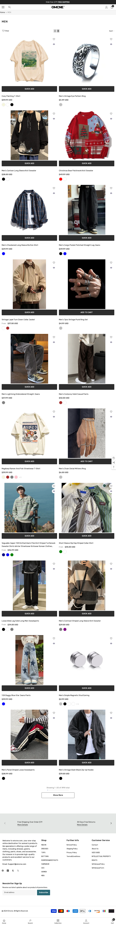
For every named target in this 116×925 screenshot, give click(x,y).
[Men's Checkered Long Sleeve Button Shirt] (29, 210)
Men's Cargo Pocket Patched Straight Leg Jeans (79, 245)
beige (3, 104)
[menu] (3, 7)
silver (61, 104)
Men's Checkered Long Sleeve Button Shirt (20, 245)
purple (65, 629)
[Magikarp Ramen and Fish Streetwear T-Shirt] (29, 433)
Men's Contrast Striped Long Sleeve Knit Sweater (80, 621)
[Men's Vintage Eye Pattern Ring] (86, 61)
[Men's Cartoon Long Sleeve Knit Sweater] (29, 135)
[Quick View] (54, 44)
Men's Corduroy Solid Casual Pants (73, 394)
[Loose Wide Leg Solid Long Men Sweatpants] (29, 585)
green (12, 555)
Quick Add (29, 89)
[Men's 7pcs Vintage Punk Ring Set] (86, 284)
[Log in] (106, 7)
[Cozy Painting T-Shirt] (29, 61)
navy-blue (3, 253)
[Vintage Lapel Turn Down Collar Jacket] (29, 284)
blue (65, 253)
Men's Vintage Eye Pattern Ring (72, 96)
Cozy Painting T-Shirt (11, 96)
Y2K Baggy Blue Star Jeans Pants (16, 695)
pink (16, 477)
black (12, 104)
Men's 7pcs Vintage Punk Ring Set (73, 320)
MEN (9, 12)
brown (8, 328)
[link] (30, 921)
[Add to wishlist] (54, 39)
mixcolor (73, 704)
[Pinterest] (2, 870)
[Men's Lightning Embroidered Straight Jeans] (29, 359)
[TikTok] (8, 870)
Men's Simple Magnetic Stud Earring (74, 695)
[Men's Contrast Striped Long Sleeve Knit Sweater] (86, 585)
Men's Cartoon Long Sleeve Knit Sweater (19, 171)
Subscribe (43, 892)
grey (12, 629)
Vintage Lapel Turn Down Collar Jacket (18, 320)
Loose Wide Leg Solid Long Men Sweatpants (20, 621)
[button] (55, 30)
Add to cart (87, 312)
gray (12, 477)
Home (2, 12)
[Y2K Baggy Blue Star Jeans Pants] (29, 660)
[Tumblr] (13, 870)
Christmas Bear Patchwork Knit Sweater (76, 171)
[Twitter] (18, 870)
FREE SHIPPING (64, 2)
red (61, 179)
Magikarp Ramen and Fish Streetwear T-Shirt (21, 469)
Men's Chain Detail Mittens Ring (72, 469)
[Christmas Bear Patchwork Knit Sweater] (86, 135)
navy (3, 555)
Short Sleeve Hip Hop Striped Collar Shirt (76, 543)
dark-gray (3, 402)
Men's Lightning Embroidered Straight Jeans (21, 394)
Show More (58, 795)
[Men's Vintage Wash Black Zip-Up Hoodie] (86, 734)
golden (69, 704)
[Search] (9, 7)
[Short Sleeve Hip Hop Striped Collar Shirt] (86, 508)
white (8, 104)
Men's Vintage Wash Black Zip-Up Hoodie (76, 770)
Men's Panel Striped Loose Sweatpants (18, 770)
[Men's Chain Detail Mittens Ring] (86, 433)
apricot (3, 328)
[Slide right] (111, 823)
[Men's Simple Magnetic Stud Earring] (86, 660)
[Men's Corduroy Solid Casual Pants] (86, 359)
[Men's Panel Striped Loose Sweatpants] (29, 734)
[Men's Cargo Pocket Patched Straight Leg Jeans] (86, 210)
